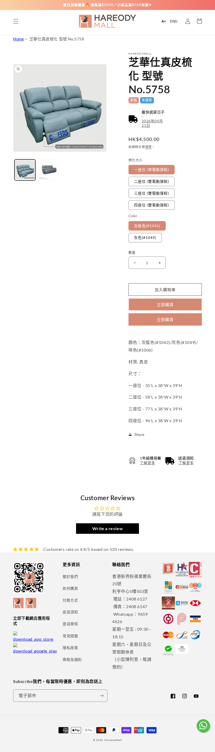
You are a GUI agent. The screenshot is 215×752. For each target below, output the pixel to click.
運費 (148, 147)
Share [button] (139, 434)
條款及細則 (72, 659)
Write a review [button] (107, 528)
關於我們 (70, 576)
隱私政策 (70, 647)
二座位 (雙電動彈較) (151, 181)
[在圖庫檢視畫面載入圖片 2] (48, 169)
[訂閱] (101, 696)
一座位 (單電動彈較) (151, 169)
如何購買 (70, 588)
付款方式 (70, 600)
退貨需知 (70, 624)
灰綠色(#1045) (147, 225)
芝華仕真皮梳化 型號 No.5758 (56, 38)
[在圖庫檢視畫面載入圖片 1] (24, 169)
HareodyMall (113, 739)
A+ (164, 21)
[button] (16, 21)
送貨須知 (70, 612)
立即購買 (165, 319)
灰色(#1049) (145, 237)
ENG (174, 21)
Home (18, 38)
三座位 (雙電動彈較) (151, 193)
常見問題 (70, 636)
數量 (132, 252)
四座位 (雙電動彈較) (151, 205)
